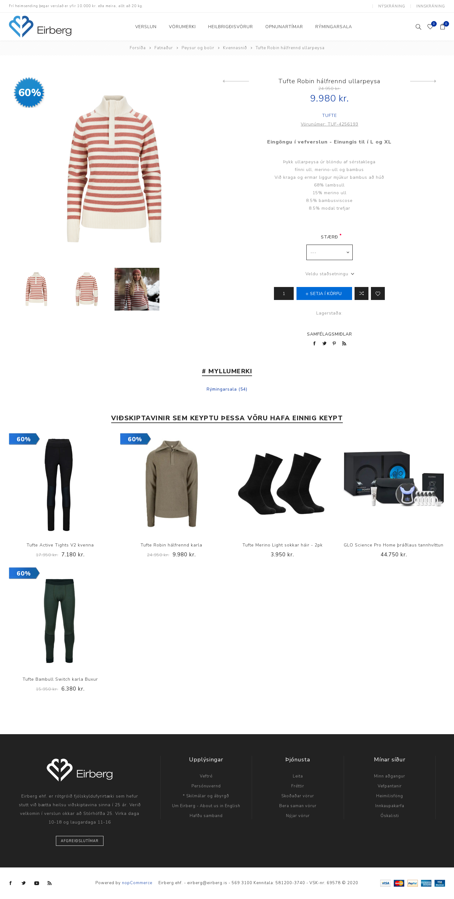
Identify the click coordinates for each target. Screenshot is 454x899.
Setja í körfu (73, 484)
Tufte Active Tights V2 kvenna (60, 545)
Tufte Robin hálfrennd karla (171, 545)
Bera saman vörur (298, 806)
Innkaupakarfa (389, 806)
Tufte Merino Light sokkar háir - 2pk (282, 545)
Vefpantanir (390, 786)
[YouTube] (37, 883)
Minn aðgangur (389, 776)
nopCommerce (137, 883)
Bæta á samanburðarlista (47, 484)
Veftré (206, 776)
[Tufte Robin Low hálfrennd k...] (423, 81)
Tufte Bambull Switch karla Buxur (60, 679)
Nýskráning (391, 6)
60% (29, 93)
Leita (298, 776)
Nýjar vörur (298, 816)
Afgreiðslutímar (80, 841)
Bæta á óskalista (378, 293)
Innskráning (430, 6)
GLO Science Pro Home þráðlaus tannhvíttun (393, 545)
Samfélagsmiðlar (329, 334)
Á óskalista (60, 484)
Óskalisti (389, 816)
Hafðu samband (206, 816)
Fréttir (297, 786)
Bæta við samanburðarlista (361, 293)
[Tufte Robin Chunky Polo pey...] (236, 81)
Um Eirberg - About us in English (206, 806)
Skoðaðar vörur (297, 796)
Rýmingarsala (222, 389)
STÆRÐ (329, 237)
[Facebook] (11, 883)
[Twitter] (24, 883)
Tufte (329, 115)
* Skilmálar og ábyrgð (206, 796)
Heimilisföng (389, 796)
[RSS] (50, 883)
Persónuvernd (206, 786)
